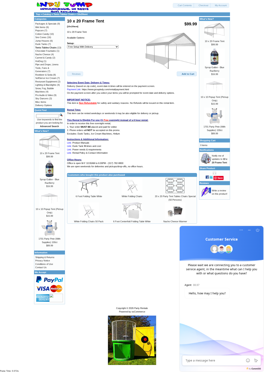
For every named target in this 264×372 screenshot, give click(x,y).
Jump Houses (42, 41)
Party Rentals (141, 308)
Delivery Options (43, 105)
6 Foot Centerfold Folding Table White (132, 221)
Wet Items (40, 27)
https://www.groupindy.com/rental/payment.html (105, 89)
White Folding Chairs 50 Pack (89, 221)
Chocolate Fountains (45, 51)
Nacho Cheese (42, 54)
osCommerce (138, 311)
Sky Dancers (41, 98)
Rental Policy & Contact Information (90, 153)
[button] (183, 5)
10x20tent (82, 14)
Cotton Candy (42, 34)
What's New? (42, 131)
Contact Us (41, 267)
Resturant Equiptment (46, 81)
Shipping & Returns (44, 257)
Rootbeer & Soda (43, 75)
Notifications (207, 150)
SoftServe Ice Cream (45, 78)
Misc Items (40, 102)
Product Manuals (80, 143)
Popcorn (39, 30)
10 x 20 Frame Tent (49, 153)
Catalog (46, 14)
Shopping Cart (208, 140)
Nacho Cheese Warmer (175, 221)
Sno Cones (40, 37)
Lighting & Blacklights (45, 85)
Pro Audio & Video (44, 95)
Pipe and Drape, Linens (47, 64)
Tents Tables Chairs (64, 14)
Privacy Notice (42, 260)
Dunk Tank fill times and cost (86, 146)
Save (220, 177)
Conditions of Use (44, 264)
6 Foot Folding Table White (89, 196)
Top (38, 14)
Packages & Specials (46, 23)
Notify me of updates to (219, 159)
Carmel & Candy (43, 57)
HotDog (39, 61)
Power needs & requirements (86, 149)
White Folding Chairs (132, 196)
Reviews (204, 183)
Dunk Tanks (41, 44)
